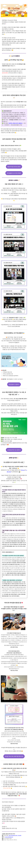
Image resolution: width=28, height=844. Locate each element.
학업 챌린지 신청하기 (14, 384)
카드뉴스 (23, 470)
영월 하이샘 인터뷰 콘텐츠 (14, 167)
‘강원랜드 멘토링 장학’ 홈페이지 (15, 123)
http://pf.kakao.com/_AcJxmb (15, 835)
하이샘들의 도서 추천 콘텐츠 (14, 173)
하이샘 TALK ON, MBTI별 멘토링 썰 (14, 756)
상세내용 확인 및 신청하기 (14, 450)
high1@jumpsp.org (9, 836)
